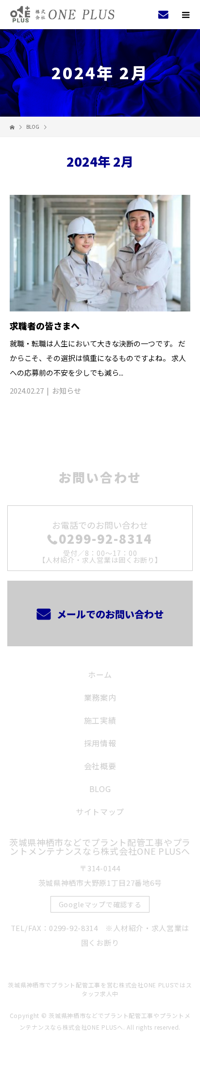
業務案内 (100, 697)
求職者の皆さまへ (45, 325)
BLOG (100, 788)
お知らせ (66, 390)
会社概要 (100, 766)
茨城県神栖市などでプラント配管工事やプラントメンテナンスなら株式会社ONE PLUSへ (100, 846)
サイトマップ (100, 811)
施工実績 (100, 720)
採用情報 (100, 743)
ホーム (100, 674)
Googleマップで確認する (100, 904)
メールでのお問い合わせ (109, 614)
